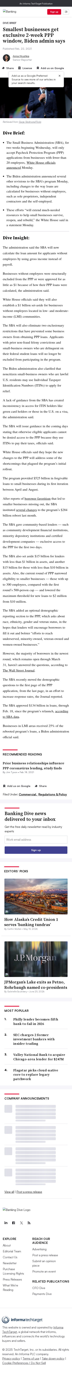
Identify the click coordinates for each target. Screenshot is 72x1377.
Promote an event (44, 1271)
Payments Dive (42, 1294)
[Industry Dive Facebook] (13, 1223)
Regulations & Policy (52, 794)
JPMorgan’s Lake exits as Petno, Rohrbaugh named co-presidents (35, 984)
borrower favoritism (38, 498)
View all (9, 1192)
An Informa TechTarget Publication (36, 3)
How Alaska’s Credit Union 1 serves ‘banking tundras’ (31, 922)
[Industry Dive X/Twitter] (21, 1223)
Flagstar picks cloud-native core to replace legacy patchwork (35, 1074)
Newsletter (10, 1263)
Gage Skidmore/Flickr (30, 121)
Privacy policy (11, 1358)
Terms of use (31, 1358)
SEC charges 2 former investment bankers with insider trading (34, 1039)
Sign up (54, 11)
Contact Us (10, 1257)
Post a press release (29, 1192)
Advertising (39, 1249)
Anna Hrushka (21, 56)
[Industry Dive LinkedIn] (6, 1223)
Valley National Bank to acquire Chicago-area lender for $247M (39, 1057)
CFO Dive (38, 1288)
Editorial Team (12, 1251)
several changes (26, 509)
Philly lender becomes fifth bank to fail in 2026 (35, 1021)
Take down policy (53, 1358)
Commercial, (28, 794)
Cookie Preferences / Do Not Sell (24, 1363)
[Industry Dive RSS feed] (29, 1223)
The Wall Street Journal (19, 670)
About (7, 1245)
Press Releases (12, 1279)
